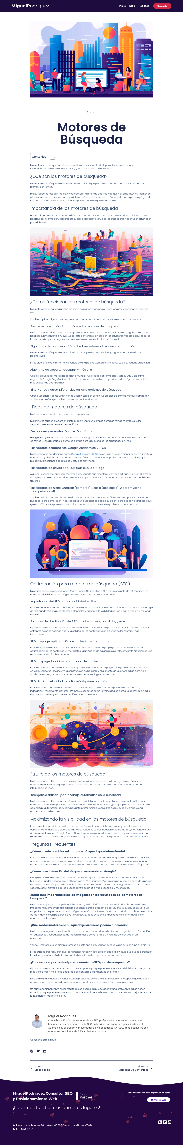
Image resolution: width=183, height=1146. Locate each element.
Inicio (122, 5)
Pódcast (144, 5)
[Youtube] (169, 1122)
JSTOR (94, 454)
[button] (32, 1051)
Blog (132, 5)
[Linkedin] (165, 1122)
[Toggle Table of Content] (51, 157)
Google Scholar (80, 454)
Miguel (30, 5)
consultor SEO (140, 836)
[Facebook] (160, 1122)
